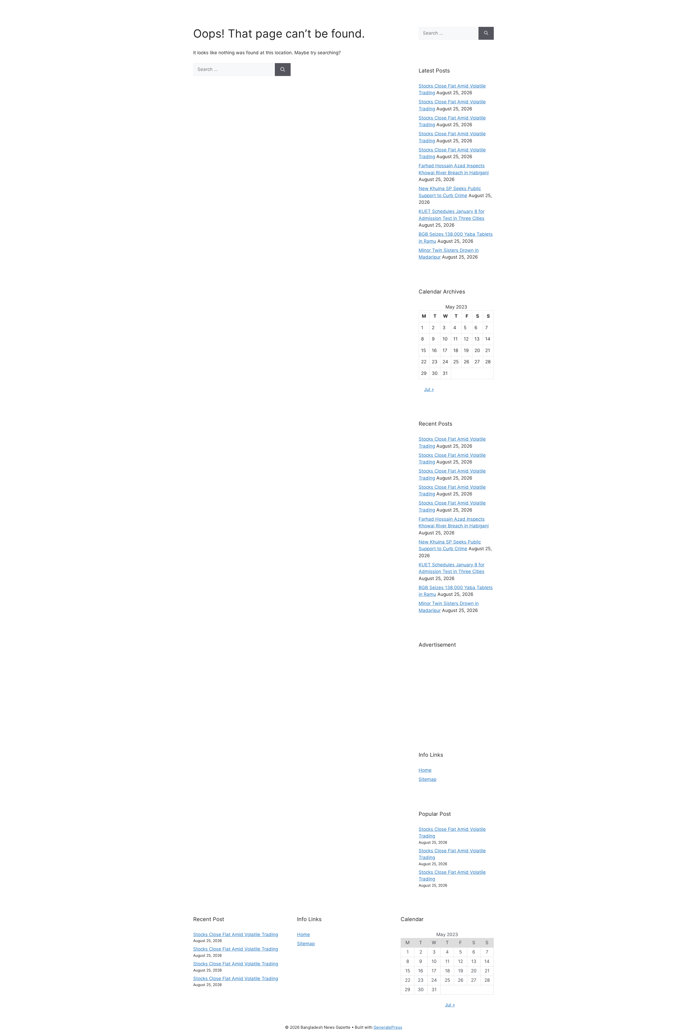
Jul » (429, 389)
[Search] (283, 69)
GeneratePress (388, 1027)
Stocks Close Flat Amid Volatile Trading (235, 934)
